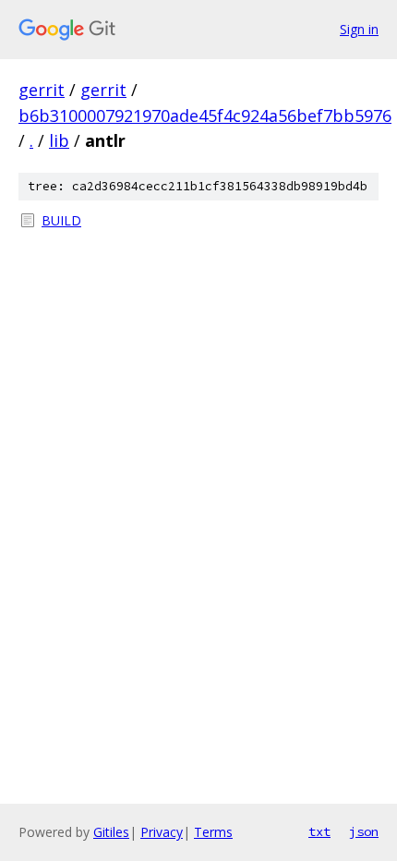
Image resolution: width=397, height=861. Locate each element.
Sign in (359, 29)
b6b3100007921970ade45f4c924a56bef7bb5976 (204, 115)
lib (59, 140)
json (364, 831)
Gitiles (111, 832)
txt (319, 831)
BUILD (61, 220)
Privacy (161, 832)
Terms (213, 832)
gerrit (41, 90)
